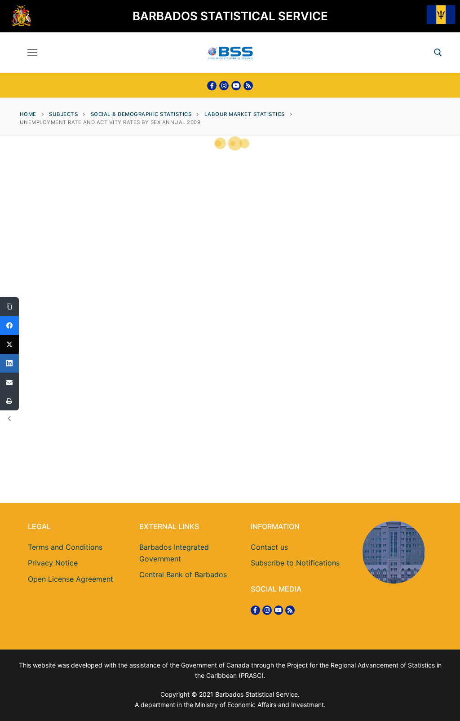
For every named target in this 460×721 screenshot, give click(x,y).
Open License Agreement (70, 578)
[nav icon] (32, 52)
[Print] (9, 401)
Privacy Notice (53, 562)
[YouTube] (236, 85)
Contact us (269, 547)
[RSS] (248, 85)
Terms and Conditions (65, 547)
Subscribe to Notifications (295, 562)
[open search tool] (438, 53)
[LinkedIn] (9, 363)
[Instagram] (224, 85)
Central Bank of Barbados (183, 574)
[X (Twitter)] (9, 344)
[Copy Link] (9, 306)
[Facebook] (212, 85)
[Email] (9, 382)
